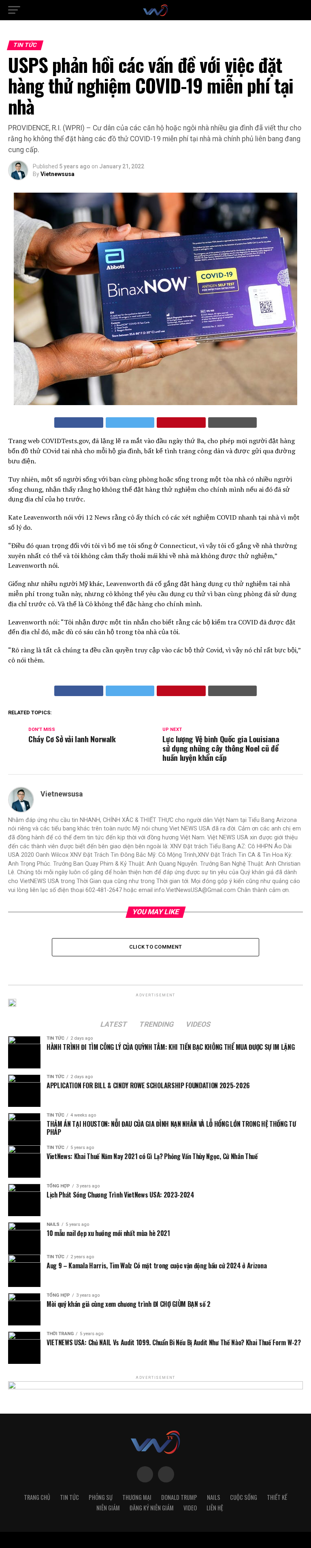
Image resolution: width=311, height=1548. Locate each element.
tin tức (69, 1497)
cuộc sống (243, 1497)
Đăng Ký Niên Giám (152, 1507)
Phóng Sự (101, 1497)
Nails (213, 1497)
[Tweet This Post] (130, 422)
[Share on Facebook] (78, 422)
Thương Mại (136, 1497)
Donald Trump (179, 1497)
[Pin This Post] (181, 422)
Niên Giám (108, 1507)
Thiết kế (277, 1497)
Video (190, 1507)
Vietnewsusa (57, 174)
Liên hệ (215, 1507)
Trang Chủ (37, 1497)
